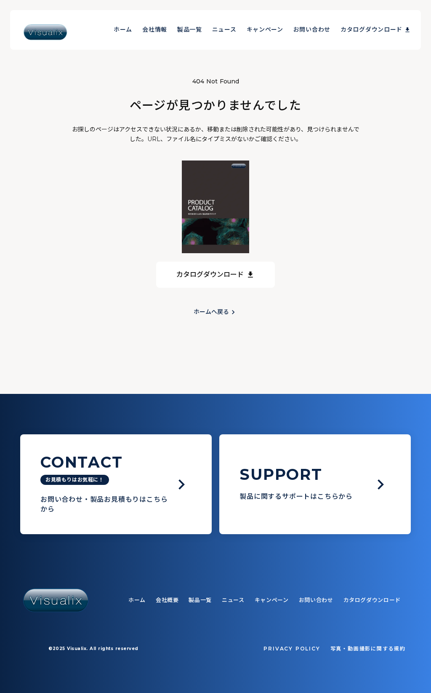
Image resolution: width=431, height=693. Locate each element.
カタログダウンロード (371, 29)
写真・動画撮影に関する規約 (368, 648)
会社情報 (154, 29)
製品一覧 (189, 29)
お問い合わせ (311, 29)
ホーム (123, 29)
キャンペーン (265, 29)
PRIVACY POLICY (291, 648)
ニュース (224, 29)
